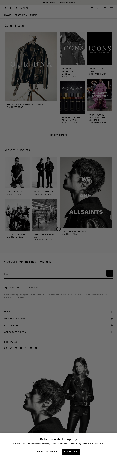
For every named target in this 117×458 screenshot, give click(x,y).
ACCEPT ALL (71, 451)
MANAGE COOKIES (47, 451)
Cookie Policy (98, 444)
